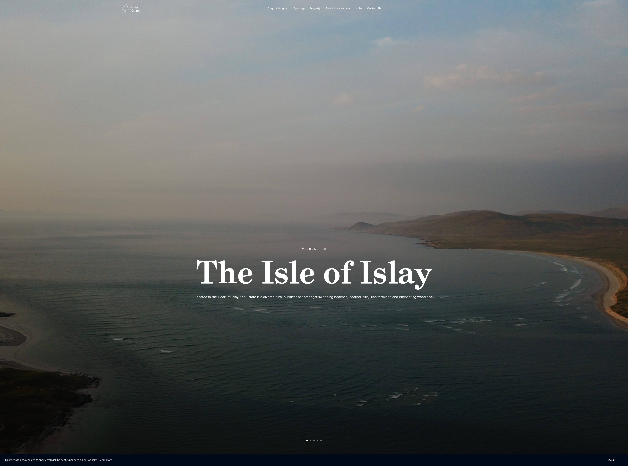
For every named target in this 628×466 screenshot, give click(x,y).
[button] (278, 8)
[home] (132, 8)
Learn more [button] (105, 460)
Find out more (314, 303)
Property (315, 8)
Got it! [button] (611, 460)
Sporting (299, 8)
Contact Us (374, 8)
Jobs (359, 8)
